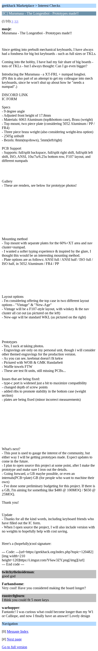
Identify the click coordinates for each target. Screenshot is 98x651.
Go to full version (14, 647)
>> (16, 21)
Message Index (17, 631)
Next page (14, 639)
